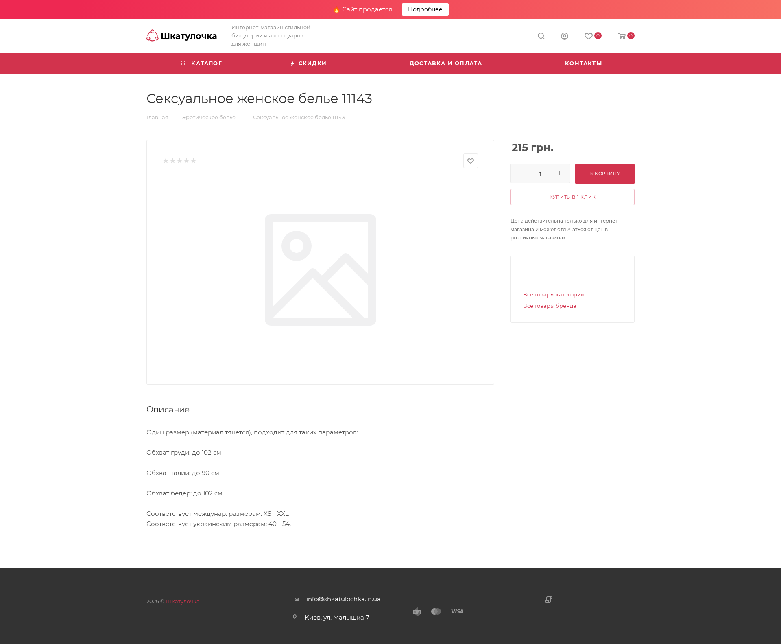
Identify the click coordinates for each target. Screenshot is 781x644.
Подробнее (425, 9)
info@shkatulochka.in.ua (343, 599)
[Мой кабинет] (564, 37)
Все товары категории (554, 294)
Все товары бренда (549, 305)
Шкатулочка (183, 601)
